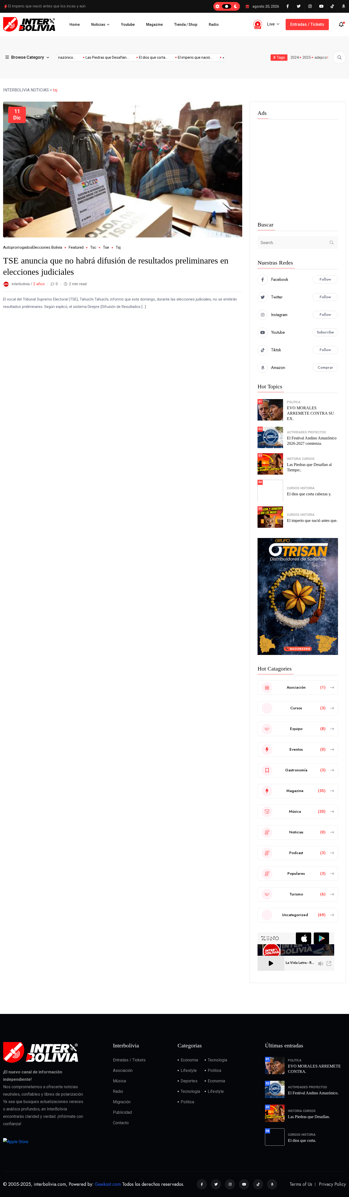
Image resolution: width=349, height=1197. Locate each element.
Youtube (128, 24)
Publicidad (122, 1112)
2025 (307, 57)
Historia (294, 458)
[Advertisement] (298, 172)
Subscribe (325, 332)
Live (271, 24)
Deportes (189, 1081)
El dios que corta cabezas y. (309, 494)
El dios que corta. (302, 1140)
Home (74, 24)
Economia (189, 1060)
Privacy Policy (332, 1184)
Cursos (308, 458)
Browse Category (27, 57)
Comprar (325, 367)
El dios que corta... (140, 57)
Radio (214, 24)
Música (119, 1081)
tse (106, 247)
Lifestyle (189, 1070)
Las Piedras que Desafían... (94, 57)
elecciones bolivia (47, 247)
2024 (294, 57)
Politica (293, 402)
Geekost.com (108, 1184)
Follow (325, 279)
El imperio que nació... (182, 57)
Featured (76, 247)
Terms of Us (300, 1184)
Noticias (98, 24)
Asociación (123, 1070)
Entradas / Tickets (307, 24)
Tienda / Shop (185, 24)
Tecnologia (217, 1060)
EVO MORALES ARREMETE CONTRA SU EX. (310, 413)
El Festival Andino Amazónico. (313, 1093)
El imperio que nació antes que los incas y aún (47, 6)
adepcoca (323, 57)
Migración (122, 1101)
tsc (93, 247)
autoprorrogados (17, 247)
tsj (118, 247)
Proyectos (317, 432)
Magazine (154, 24)
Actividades (297, 432)
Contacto (121, 1122)
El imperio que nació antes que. (312, 520)
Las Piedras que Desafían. (309, 1117)
